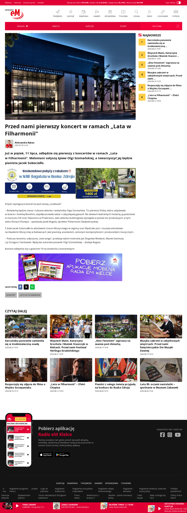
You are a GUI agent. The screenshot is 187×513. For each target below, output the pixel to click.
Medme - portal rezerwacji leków (120, 496)
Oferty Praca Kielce (176, 496)
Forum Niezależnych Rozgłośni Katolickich (52, 496)
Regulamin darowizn (127, 490)
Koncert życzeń (29, 3)
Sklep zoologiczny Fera (158, 496)
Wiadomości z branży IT (93, 496)
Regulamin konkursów (60, 490)
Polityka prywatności (176, 490)
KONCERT (11, 295)
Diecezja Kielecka (5, 496)
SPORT (123, 26)
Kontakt (41, 3)
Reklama (8, 3)
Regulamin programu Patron (18, 490)
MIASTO (56, 26)
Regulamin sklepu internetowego (106, 490)
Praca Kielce (77, 496)
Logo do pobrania (44, 490)
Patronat (17, 3)
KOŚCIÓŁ (90, 26)
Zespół (34, 488)
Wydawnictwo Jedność (24, 496)
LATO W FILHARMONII (30, 295)
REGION (20, 26)
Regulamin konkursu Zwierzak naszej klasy (152, 490)
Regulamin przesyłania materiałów (83, 490)
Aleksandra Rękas (24, 142)
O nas (4, 490)
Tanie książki (140, 496)
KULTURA (157, 26)
